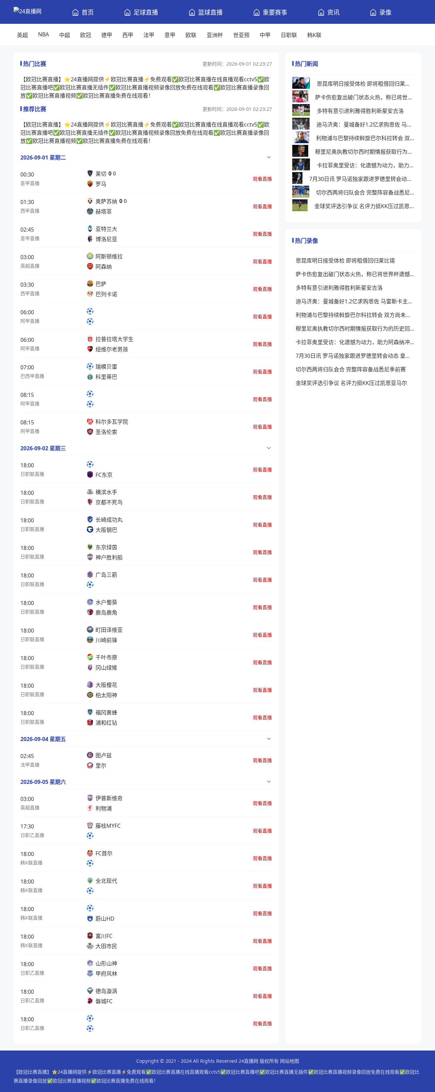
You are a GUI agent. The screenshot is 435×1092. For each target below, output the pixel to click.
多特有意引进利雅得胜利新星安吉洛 (360, 111)
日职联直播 (32, 474)
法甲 (148, 35)
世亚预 (241, 35)
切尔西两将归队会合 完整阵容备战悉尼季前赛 (365, 192)
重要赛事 (275, 12)
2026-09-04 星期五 (43, 739)
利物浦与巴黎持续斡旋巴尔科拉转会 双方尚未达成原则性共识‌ (365, 138)
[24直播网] (27, 12)
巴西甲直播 (32, 376)
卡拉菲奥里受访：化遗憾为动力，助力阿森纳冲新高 (366, 165)
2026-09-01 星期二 (43, 157)
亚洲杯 (215, 35)
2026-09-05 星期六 (43, 782)
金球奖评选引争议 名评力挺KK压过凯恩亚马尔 (364, 206)
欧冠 (85, 35)
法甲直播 (29, 764)
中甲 (265, 35)
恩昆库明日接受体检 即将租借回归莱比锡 (366, 83)
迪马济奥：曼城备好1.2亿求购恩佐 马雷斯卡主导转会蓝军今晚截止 (365, 124)
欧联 (191, 35)
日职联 (289, 35)
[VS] (92, 316)
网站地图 (289, 1061)
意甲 (169, 35)
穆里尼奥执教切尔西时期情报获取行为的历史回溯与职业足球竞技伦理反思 (365, 151)
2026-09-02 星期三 (43, 448)
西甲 (127, 35)
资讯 (333, 12)
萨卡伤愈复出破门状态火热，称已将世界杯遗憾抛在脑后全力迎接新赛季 (365, 97)
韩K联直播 (31, 862)
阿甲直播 (29, 321)
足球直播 (146, 12)
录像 (385, 12)
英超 (22, 35)
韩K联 (314, 35)
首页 (88, 12)
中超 (64, 35)
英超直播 (29, 266)
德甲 (106, 35)
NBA (43, 34)
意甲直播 (29, 183)
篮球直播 (210, 12)
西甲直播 (29, 210)
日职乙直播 (32, 835)
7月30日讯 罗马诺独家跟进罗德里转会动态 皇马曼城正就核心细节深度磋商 (362, 179)
